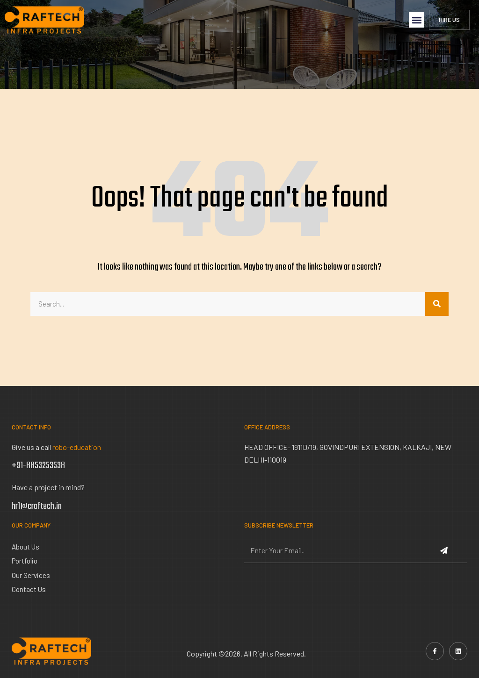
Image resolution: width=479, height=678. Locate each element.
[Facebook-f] (435, 651)
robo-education (76, 446)
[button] (416, 20)
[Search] (437, 304)
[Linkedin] (458, 651)
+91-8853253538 (38, 465)
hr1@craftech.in (37, 506)
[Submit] (445, 551)
